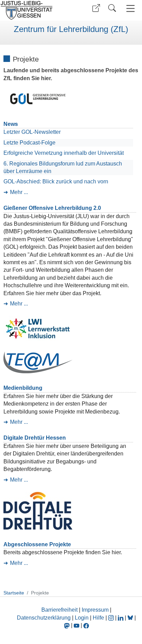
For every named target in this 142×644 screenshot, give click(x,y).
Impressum (95, 610)
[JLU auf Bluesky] (131, 618)
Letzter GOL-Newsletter (32, 132)
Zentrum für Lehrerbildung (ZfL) (71, 29)
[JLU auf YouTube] (76, 625)
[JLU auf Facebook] (86, 625)
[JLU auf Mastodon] (67, 625)
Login (82, 618)
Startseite (13, 592)
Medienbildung (22, 388)
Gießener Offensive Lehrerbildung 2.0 (52, 208)
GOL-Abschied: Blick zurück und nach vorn (55, 181)
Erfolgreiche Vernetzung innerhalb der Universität (63, 153)
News (10, 124)
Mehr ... (19, 192)
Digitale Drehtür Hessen (34, 438)
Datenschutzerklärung (44, 618)
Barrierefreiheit (59, 610)
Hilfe (98, 618)
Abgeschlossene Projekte (37, 544)
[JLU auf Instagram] (111, 618)
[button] (96, 8)
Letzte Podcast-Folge (29, 143)
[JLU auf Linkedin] (121, 618)
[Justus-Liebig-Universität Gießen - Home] (34, 10)
